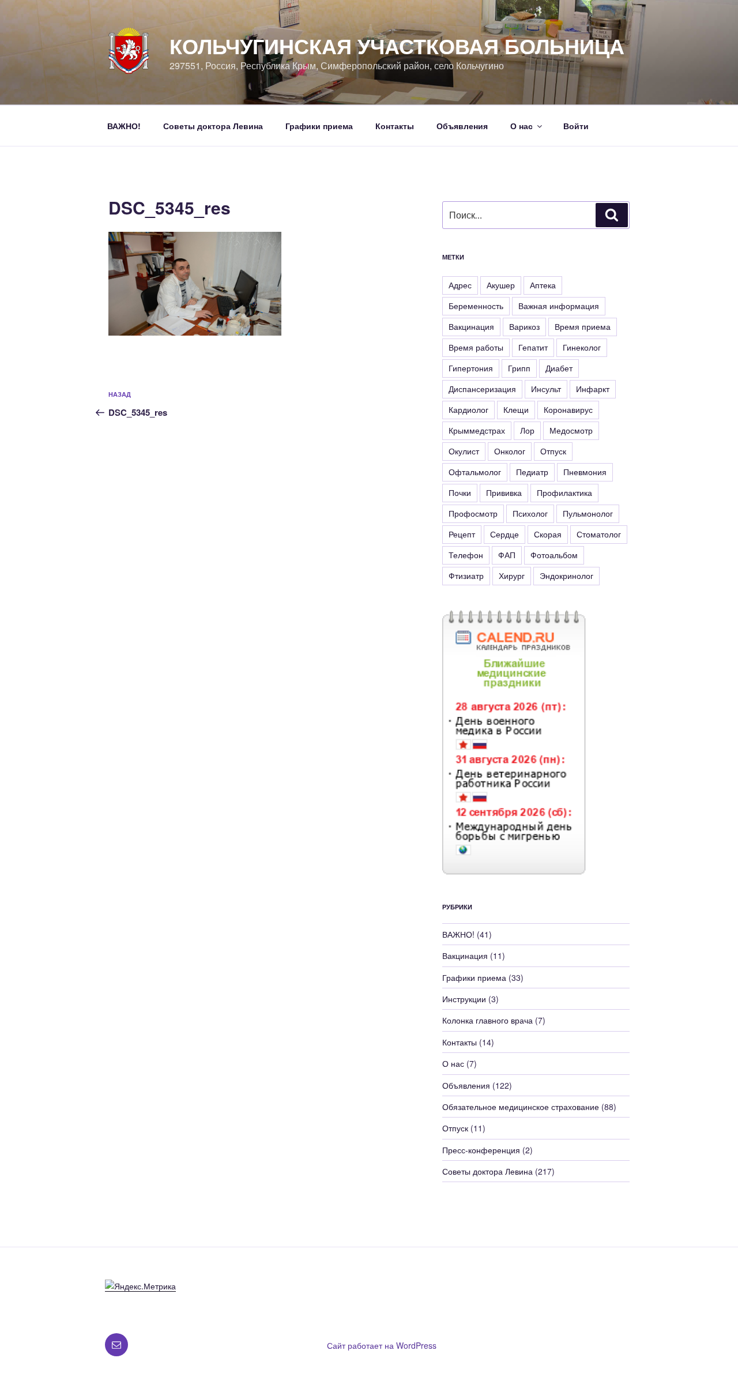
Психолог (530, 513)
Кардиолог (468, 409)
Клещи (516, 409)
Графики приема (319, 125)
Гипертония (471, 368)
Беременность (476, 305)
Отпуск (553, 451)
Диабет (559, 368)
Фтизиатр (466, 575)
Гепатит (533, 347)
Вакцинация (471, 326)
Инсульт (546, 388)
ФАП (506, 555)
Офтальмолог (475, 471)
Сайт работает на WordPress (381, 1345)
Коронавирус (568, 409)
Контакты (394, 125)
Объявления (462, 125)
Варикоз (524, 326)
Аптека (543, 285)
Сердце (504, 534)
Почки (460, 492)
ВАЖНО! (124, 125)
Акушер (501, 285)
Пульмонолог (588, 513)
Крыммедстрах (477, 430)
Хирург (512, 575)
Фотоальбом (554, 555)
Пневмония (585, 471)
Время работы (476, 347)
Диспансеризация (482, 388)
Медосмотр (571, 430)
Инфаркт (592, 388)
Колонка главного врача (487, 1020)
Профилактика (564, 492)
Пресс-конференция (481, 1150)
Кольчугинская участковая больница (397, 46)
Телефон (466, 555)
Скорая (548, 534)
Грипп (519, 368)
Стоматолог (599, 534)
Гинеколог (582, 347)
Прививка (504, 492)
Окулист (464, 451)
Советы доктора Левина (213, 125)
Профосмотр (473, 513)
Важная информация (558, 305)
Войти (576, 125)
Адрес (460, 285)
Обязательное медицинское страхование (520, 1106)
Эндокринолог (566, 575)
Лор (527, 430)
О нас (521, 125)
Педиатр (532, 471)
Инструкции (464, 999)
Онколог (509, 451)
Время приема (583, 326)
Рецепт (462, 534)
